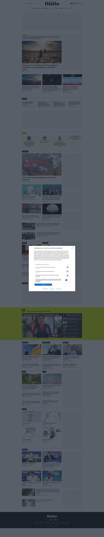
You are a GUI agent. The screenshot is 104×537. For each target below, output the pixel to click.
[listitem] (52, 264)
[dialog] (52, 268)
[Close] (73, 248)
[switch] (66, 267)
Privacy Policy (58, 288)
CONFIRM (43, 284)
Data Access (52, 288)
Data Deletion (45, 288)
